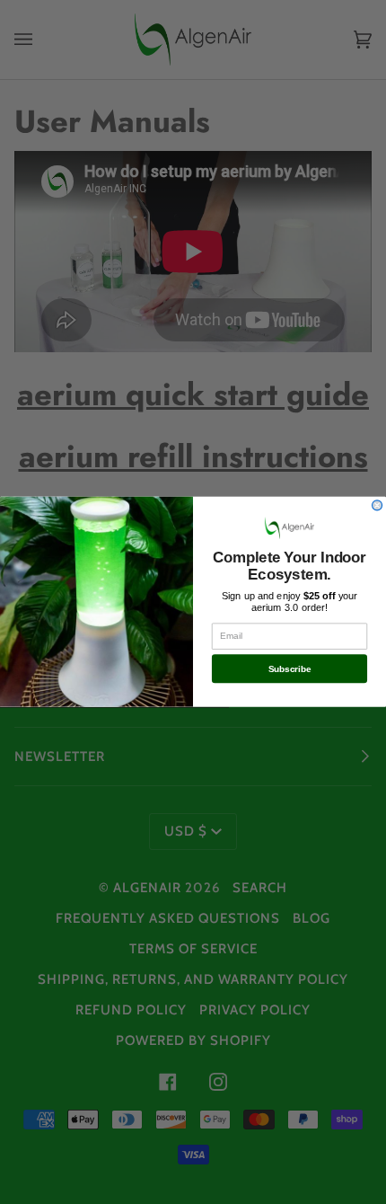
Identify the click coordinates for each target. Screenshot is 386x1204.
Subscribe (289, 669)
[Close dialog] (377, 505)
